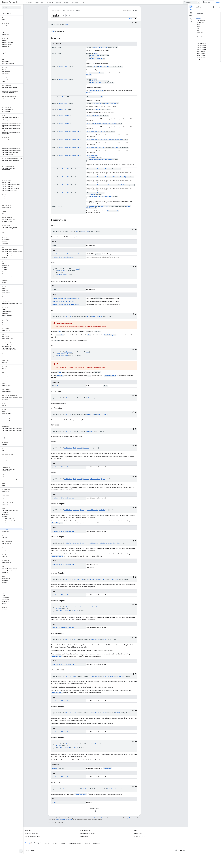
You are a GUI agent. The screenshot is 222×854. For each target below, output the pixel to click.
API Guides (29, 2)
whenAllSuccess (98, 169)
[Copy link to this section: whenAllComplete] (67, 504)
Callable (107, 67)
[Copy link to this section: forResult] (60, 425)
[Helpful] (133, 10)
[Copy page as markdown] (67, 15)
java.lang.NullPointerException (63, 467)
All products (96, 843)
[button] (11, 26)
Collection (103, 124)
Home (52, 10)
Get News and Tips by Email (32, 836)
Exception (113, 103)
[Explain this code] (133, 22)
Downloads (75, 2)
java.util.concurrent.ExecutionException (66, 254)
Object (113, 124)
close (219, 7)
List (68, 132)
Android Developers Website (87, 833)
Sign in (218, 2)
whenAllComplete (91, 132)
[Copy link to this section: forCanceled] (63, 392)
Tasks (66, 24)
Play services (14, 2)
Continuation (107, 768)
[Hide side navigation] (21, 851)
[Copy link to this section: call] (55, 310)
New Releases (39, 2)
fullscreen (216, 7)
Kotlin (130, 18)
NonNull (101, 47)
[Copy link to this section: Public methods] (67, 220)
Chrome (55, 843)
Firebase (63, 843)
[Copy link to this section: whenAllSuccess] (65, 633)
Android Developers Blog (32, 833)
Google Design (84, 836)
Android (47, 843)
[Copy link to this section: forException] (63, 408)
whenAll (88, 116)
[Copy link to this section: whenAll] (59, 442)
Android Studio (138, 833)
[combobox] (191, 2)
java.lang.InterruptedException (63, 257)
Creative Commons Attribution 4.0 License (94, 818)
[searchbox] (11, 7)
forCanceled (97, 97)
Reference (50, 2)
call (94, 67)
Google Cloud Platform (75, 843)
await (95, 47)
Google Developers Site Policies (64, 819)
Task (53, 31)
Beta (83, 2)
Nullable (96, 116)
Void (68, 116)
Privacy (33, 850)
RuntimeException (110, 335)
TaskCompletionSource (96, 73)
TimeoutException (113, 211)
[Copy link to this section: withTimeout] (63, 783)
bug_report (214, 7)
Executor (89, 75)
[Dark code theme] (136, 22)
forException (97, 103)
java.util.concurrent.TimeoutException (65, 304)
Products (59, 10)
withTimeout (93, 206)
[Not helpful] (136, 10)
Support (66, 2)
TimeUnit (99, 59)
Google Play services (68, 10)
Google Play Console (139, 836)
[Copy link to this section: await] (57, 225)
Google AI (87, 843)
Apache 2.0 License (131, 818)
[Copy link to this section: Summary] (61, 38)
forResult (96, 109)
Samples (58, 2)
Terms (27, 850)
